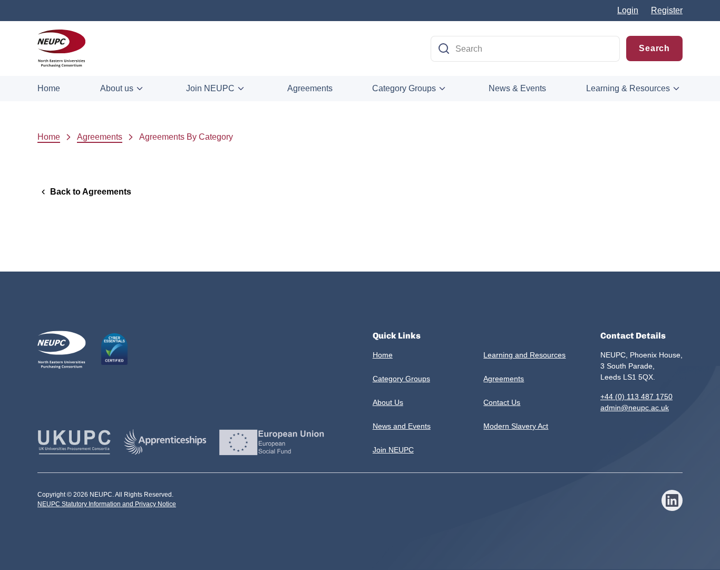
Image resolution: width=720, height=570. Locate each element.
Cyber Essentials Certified (114, 349)
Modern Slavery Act (515, 426)
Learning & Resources (628, 88)
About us (116, 88)
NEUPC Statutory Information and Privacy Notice (106, 504)
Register (667, 10)
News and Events (402, 426)
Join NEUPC (210, 88)
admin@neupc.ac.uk (634, 407)
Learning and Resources (524, 355)
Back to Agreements (90, 191)
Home (48, 88)
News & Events (517, 88)
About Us (388, 402)
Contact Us (501, 402)
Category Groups (404, 88)
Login (627, 10)
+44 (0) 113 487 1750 (636, 396)
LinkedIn (672, 500)
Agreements (310, 88)
